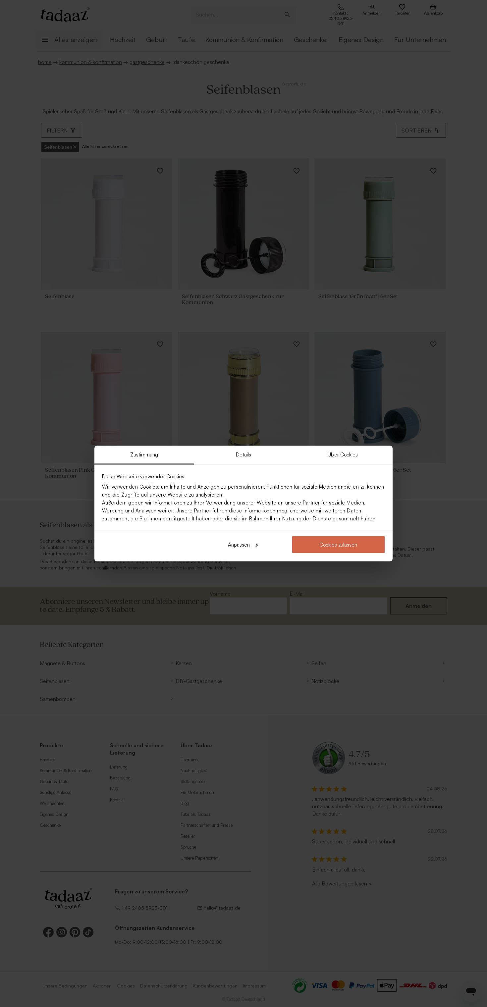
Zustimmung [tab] (144, 454)
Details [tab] (243, 454)
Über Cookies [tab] (343, 454)
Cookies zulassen (338, 544)
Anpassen (239, 544)
